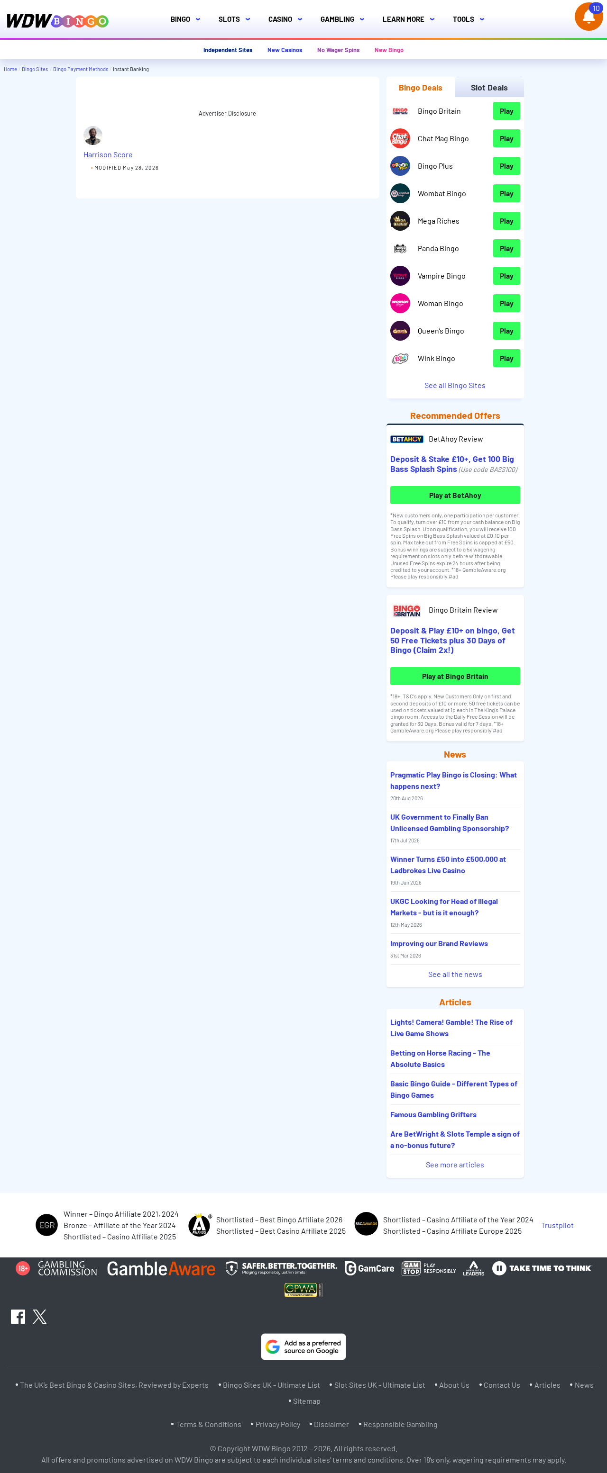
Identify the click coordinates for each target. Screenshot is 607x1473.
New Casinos (284, 50)
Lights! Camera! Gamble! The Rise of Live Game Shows (451, 1027)
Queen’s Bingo (441, 330)
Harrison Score (108, 154)
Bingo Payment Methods (80, 69)
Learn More (411, 19)
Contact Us (502, 1384)
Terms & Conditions (208, 1423)
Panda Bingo (438, 248)
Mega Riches (439, 220)
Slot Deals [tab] (489, 87)
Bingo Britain (439, 110)
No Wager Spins (338, 50)
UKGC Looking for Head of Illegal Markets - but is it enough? (444, 912)
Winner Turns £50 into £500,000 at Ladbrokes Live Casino (448, 870)
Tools (471, 19)
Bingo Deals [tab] (420, 87)
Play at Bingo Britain (455, 675)
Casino (288, 19)
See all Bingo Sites (455, 384)
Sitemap (307, 1400)
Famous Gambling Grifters (433, 1114)
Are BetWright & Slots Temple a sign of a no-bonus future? (455, 1139)
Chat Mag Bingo (443, 138)
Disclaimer (331, 1423)
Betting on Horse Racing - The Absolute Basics (440, 1058)
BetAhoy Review (456, 438)
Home (10, 69)
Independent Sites (227, 50)
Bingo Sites (35, 69)
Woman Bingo (440, 302)
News (584, 1384)
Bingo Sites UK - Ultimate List (271, 1384)
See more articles (455, 1164)
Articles (547, 1384)
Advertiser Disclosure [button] (227, 113)
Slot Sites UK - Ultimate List (379, 1384)
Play (507, 110)
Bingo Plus (435, 165)
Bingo (188, 19)
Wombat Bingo (442, 193)
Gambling (345, 19)
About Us (454, 1384)
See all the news (455, 973)
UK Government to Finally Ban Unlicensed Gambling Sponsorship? (449, 827)
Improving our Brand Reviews (439, 948)
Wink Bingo (436, 357)
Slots (237, 19)
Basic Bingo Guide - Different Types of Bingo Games (453, 1089)
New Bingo (389, 50)
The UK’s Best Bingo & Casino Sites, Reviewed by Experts (114, 1384)
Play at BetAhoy (455, 494)
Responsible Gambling (400, 1423)
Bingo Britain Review (463, 609)
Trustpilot (557, 1224)
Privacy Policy (278, 1423)
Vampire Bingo (442, 275)
